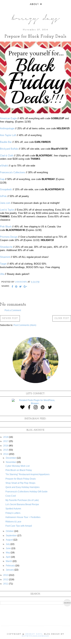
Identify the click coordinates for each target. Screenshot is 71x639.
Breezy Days (33, 634)
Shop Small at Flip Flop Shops (20, 483)
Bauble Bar (6, 142)
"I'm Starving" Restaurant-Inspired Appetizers (27, 474)
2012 (6, 579)
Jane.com (5, 203)
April (8, 557)
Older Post (61, 318)
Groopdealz (6, 189)
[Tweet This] (20, 287)
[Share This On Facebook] (12, 287)
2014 (6, 454)
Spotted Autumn (13, 508)
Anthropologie (7, 128)
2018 (6, 437)
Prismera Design (8, 236)
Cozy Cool (10, 496)
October (10, 531)
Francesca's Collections (12, 172)
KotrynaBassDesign (35, 636)
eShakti (4, 165)
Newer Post (10, 318)
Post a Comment (13, 310)
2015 (6, 450)
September (11, 535)
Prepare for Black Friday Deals (20, 479)
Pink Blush (5, 226)
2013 (6, 575)
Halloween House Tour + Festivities (22, 517)
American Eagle (8, 118)
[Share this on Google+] (25, 287)
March (9, 561)
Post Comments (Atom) (24, 325)
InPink (3, 196)
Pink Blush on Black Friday (18, 470)
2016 (6, 445)
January (10, 570)
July (8, 544)
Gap (2, 179)
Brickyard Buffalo (9, 148)
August (9, 539)
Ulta (2, 274)
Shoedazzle (6, 247)
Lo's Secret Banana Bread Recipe (22, 504)
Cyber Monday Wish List (17, 466)
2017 (6, 441)
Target (3, 263)
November (11, 462)
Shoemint (5, 257)
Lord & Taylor (7, 209)
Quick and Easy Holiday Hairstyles (22, 487)
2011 (6, 583)
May (8, 552)
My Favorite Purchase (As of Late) (22, 500)
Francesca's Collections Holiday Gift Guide (26, 491)
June (8, 548)
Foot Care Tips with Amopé (18, 526)
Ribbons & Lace (13, 521)
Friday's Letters (12, 513)
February (10, 565)
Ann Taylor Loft (8, 135)
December (11, 458)
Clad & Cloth (6, 155)
